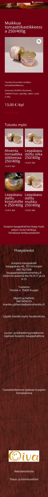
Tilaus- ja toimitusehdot (24, 479)
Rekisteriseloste (24, 471)
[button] (39, 41)
